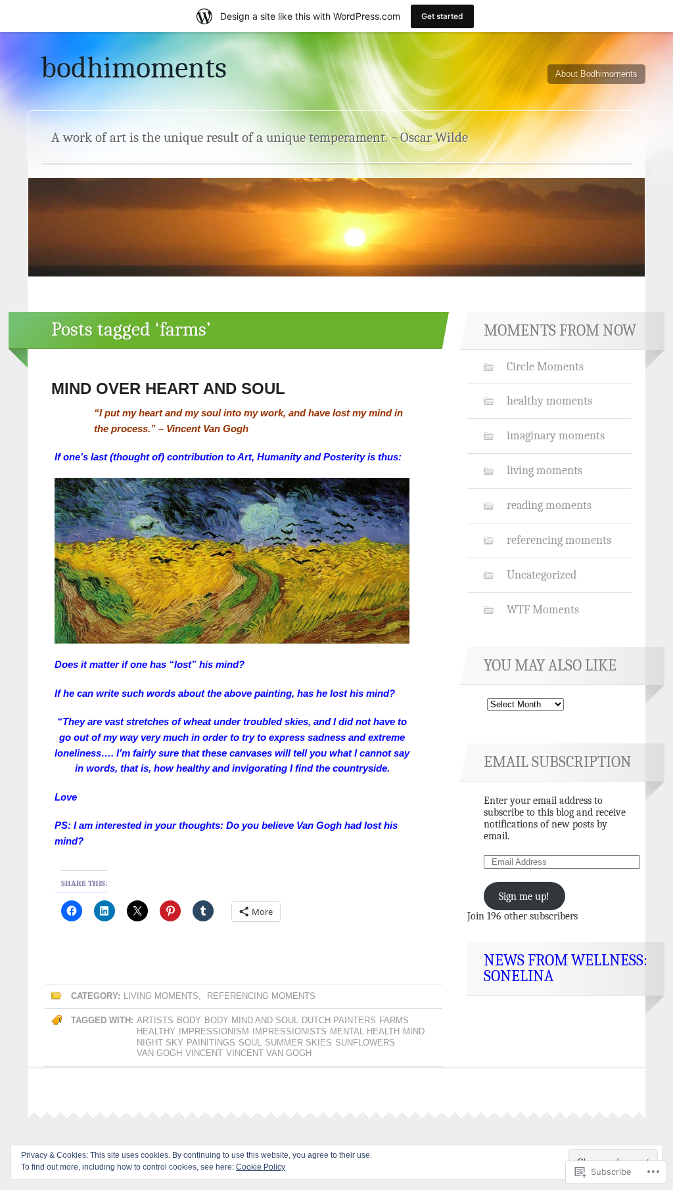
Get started (442, 16)
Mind (414, 1031)
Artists (155, 1020)
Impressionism (214, 1031)
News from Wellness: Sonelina (565, 968)
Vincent (204, 1053)
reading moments (549, 505)
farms (394, 1020)
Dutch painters (339, 1020)
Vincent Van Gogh (269, 1053)
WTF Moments (543, 609)
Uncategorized (541, 574)
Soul (250, 1042)
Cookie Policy (260, 1167)
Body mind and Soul (251, 1020)
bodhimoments (134, 67)
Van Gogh (159, 1053)
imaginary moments (556, 435)
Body (189, 1020)
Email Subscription (558, 762)
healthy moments (549, 400)
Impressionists (289, 1031)
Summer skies (298, 1042)
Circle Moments (545, 366)
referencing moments (261, 996)
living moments (161, 996)
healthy (156, 1031)
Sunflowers (365, 1042)
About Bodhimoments (596, 74)
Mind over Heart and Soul (168, 388)
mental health (365, 1031)
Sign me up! (524, 896)
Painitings (211, 1042)
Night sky (160, 1042)
